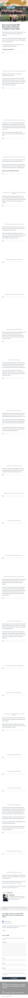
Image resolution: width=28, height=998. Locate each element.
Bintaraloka (23, 907)
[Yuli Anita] (5, 897)
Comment (4, 942)
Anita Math (6, 3)
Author (4, 892)
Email (3, 963)
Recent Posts (9, 892)
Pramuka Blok (4, 908)
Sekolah (18, 907)
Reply (4, 930)
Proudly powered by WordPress (7, 996)
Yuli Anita (11, 895)
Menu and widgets (24, 4)
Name (3, 958)
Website (4, 968)
